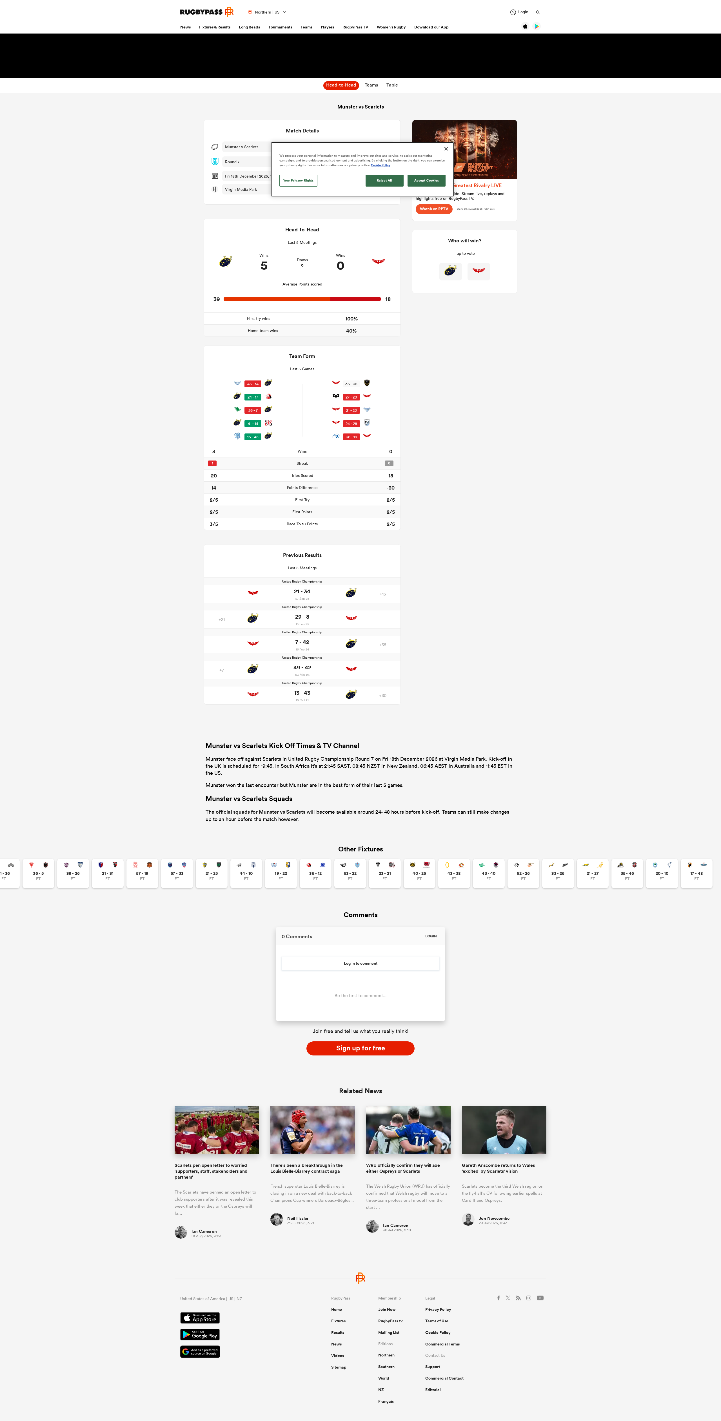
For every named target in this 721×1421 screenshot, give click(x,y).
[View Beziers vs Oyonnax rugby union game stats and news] (108, 873)
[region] (362, 169)
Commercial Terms (442, 1344)
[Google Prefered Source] (236, 1352)
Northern (386, 1355)
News (185, 27)
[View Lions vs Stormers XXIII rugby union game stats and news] (315, 873)
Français (386, 1401)
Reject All (384, 180)
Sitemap (338, 1367)
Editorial (433, 1390)
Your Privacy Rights (298, 180)
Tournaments (280, 27)
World (383, 1378)
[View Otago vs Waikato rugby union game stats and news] (454, 873)
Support (432, 1366)
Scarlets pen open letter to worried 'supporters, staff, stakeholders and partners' (211, 1171)
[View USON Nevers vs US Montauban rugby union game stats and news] (212, 873)
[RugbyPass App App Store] (236, 1318)
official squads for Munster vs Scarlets (260, 811)
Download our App (431, 27)
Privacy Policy (438, 1309)
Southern (386, 1366)
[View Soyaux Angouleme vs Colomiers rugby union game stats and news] (73, 873)
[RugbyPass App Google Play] (236, 1335)
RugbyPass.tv (390, 1321)
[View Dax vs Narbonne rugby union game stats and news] (142, 873)
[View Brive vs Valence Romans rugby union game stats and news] (385, 873)
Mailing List (388, 1332)
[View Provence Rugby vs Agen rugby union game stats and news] (246, 873)
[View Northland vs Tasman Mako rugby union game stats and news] (662, 873)
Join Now (387, 1309)
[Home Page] (207, 12)
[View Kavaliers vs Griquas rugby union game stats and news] (697, 873)
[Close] (446, 149)
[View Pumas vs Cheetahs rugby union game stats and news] (523, 873)
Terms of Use (436, 1321)
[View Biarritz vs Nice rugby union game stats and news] (38, 873)
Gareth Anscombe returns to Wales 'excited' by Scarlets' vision (498, 1168)
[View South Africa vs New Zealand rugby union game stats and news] (558, 873)
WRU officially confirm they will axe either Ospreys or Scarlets (403, 1168)
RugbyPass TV (355, 27)
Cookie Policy (438, 1332)
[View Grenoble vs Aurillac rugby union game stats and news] (177, 873)
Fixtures (338, 1321)
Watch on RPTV (434, 209)
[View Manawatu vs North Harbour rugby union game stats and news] (489, 873)
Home (336, 1309)
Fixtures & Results (214, 27)
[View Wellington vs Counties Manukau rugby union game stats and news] (627, 873)
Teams (306, 27)
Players (327, 27)
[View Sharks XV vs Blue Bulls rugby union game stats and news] (350, 873)
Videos (337, 1355)
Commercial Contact (444, 1378)
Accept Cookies (426, 180)
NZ (381, 1390)
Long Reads (249, 27)
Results (337, 1332)
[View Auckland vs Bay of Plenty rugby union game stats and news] (281, 873)
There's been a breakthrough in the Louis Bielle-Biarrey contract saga (306, 1168)
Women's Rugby (391, 27)
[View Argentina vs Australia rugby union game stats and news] (593, 873)
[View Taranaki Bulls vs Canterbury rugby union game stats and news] (419, 873)
